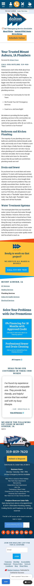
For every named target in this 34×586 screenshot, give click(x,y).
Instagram (22, 532)
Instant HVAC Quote (23, 31)
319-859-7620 (17, 4)
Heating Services (7, 290)
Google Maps (17, 532)
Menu (3, 6)
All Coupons (16, 360)
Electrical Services (7, 300)
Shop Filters (8, 31)
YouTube (12, 532)
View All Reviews (16, 413)
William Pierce (14, 60)
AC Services (5, 286)
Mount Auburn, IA (12, 281)
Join (16, 556)
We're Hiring (17, 34)
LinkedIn (26, 532)
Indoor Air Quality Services (10, 297)
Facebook (3, 532)
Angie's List (31, 532)
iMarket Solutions (13, 570)
